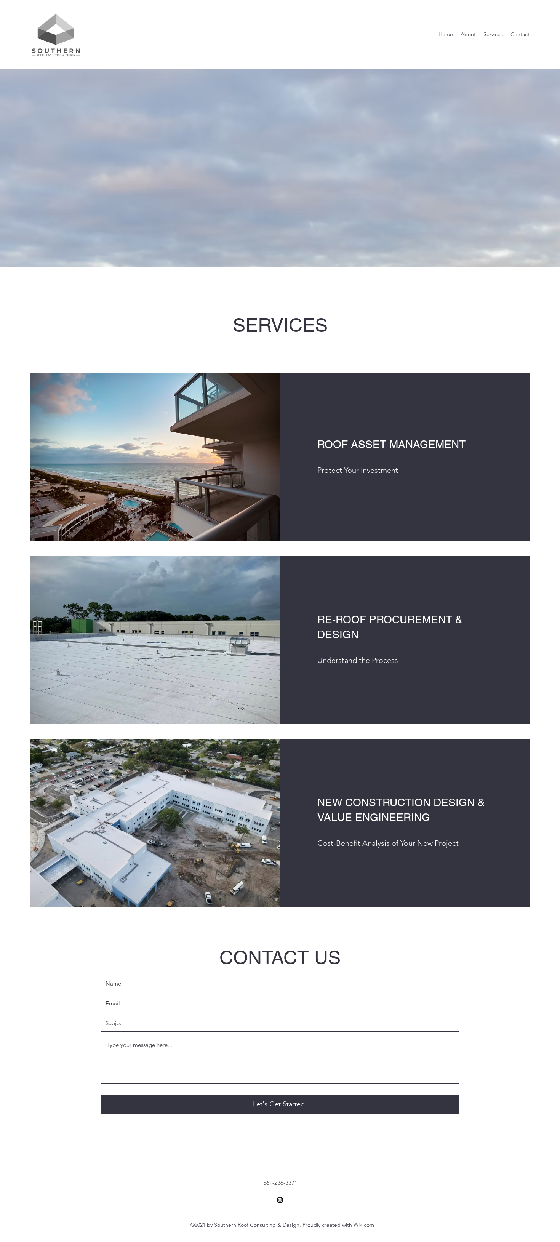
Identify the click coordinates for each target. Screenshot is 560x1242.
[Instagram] (280, 1200)
